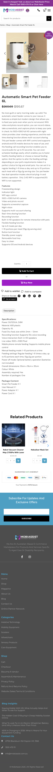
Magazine (6, 589)
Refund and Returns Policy (14, 686)
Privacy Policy (7, 681)
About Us (5, 594)
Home (2, 25)
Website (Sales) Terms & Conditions (18, 691)
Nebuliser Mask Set (39, 450)
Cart (3, 662)
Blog (3, 599)
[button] (45, 10)
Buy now (28, 282)
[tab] (9, 310)
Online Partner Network (12, 609)
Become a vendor (10, 672)
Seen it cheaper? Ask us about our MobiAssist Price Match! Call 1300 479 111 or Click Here (26, 3)
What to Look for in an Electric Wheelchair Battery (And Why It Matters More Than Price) (25, 724)
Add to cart (28, 271)
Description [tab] (9, 311)
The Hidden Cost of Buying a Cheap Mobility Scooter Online (26, 716)
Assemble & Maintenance (13, 676)
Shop (8, 25)
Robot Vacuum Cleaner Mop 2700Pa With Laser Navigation (13, 453)
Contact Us (6, 604)
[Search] (48, 18)
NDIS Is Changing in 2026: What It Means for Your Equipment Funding (24, 731)
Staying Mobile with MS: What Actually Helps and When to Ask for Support (24, 709)
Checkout (6, 667)
